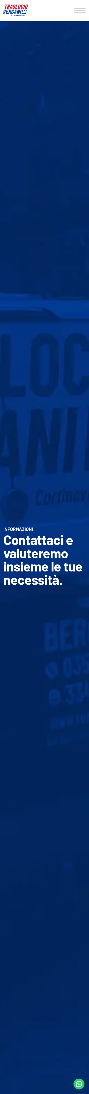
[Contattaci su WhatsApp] (78, 1084)
